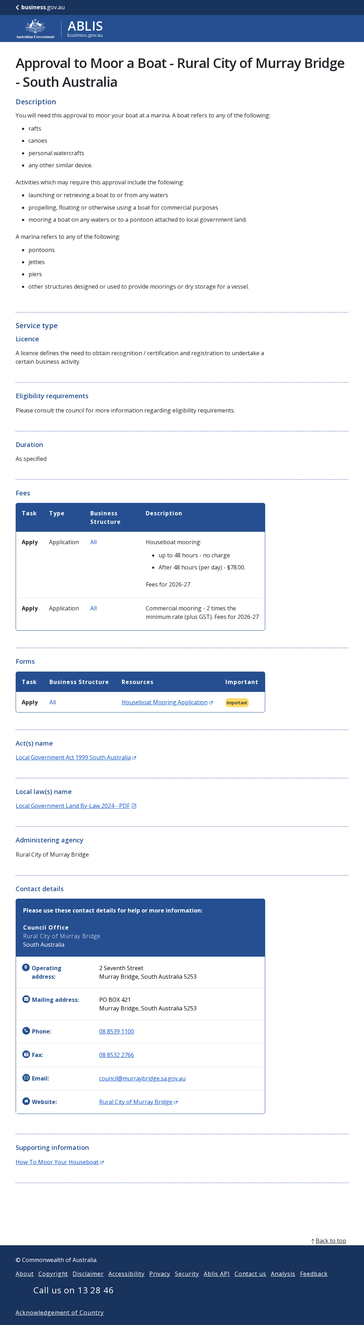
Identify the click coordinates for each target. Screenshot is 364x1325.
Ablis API (217, 1274)
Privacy (160, 1274)
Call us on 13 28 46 (73, 1290)
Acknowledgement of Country (60, 1312)
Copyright (53, 1274)
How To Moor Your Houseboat (60, 1162)
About (25, 1274)
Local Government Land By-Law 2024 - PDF (76, 806)
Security (187, 1274)
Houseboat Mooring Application (167, 702)
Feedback (314, 1274)
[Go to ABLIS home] (59, 28)
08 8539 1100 (116, 1031)
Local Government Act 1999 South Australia (76, 757)
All (93, 542)
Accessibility (126, 1274)
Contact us (251, 1274)
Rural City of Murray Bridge (138, 1102)
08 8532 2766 (116, 1055)
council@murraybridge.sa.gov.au (142, 1078)
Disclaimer (88, 1274)
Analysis (283, 1274)
